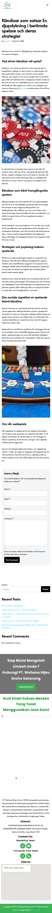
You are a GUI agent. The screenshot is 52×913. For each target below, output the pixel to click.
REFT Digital (35, 910)
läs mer (23, 88)
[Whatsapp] (22, 846)
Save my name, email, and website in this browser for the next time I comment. (24, 552)
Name (7, 489)
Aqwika (7, 41)
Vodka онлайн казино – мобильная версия (19, 609)
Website (7, 508)
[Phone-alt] (28, 856)
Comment (9, 518)
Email (7, 499)
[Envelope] (28, 846)
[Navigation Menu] (47, 5)
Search (4, 584)
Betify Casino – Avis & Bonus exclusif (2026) (20, 620)
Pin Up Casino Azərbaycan (12, 605)
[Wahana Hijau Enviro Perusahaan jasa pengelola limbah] (7, 5)
